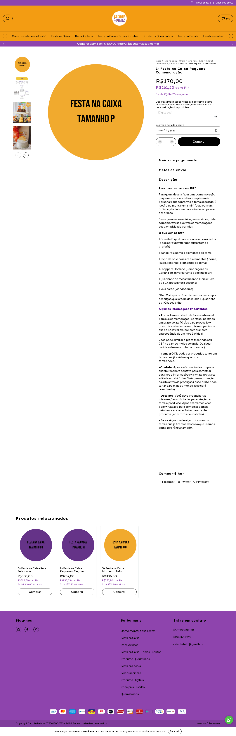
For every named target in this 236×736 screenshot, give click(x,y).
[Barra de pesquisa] (8, 18)
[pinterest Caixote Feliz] (36, 629)
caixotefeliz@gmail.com (189, 644)
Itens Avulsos (84, 36)
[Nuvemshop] (208, 723)
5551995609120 (183, 630)
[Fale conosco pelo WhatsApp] (229, 720)
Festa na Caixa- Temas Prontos (118, 36)
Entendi (175, 731)
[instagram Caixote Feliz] (18, 629)
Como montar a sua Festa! (29, 36)
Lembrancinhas (213, 36)
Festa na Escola (188, 36)
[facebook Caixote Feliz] (27, 629)
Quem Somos (130, 694)
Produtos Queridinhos (158, 36)
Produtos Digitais (132, 680)
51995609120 (182, 637)
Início (158, 61)
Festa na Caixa (60, 36)
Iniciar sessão (203, 2)
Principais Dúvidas (133, 687)
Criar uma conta (224, 2)
